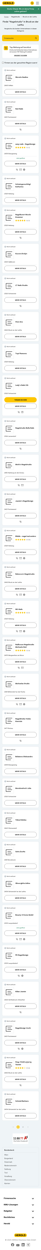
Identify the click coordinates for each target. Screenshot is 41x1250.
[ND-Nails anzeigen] (9, 611)
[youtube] (17, 1245)
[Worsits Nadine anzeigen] (9, 77)
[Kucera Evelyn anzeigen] (9, 254)
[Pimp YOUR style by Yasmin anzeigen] (9, 1065)
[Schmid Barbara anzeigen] (9, 1101)
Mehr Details (20, 92)
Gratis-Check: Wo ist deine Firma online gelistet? (20, 10)
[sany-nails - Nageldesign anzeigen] (9, 145)
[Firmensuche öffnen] (32, 3)
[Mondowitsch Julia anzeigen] (9, 788)
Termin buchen (20, 400)
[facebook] (12, 1245)
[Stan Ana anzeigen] (9, 322)
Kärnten (7, 1183)
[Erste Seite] (13, 1127)
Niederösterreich (10, 1165)
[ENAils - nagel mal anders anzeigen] (9, 538)
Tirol (5, 1173)
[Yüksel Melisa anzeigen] (9, 820)
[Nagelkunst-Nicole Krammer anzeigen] (9, 217)
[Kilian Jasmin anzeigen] (9, 992)
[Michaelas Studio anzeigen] (9, 684)
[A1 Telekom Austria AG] (20, 1138)
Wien (6, 1155)
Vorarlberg (8, 1176)
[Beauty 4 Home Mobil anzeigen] (9, 915)
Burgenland (8, 1158)
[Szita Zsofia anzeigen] (9, 852)
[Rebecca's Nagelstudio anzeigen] (9, 574)
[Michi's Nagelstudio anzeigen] (9, 465)
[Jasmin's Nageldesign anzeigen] (9, 501)
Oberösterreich (10, 1180)
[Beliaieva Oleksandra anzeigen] (9, 757)
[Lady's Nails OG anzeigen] (9, 385)
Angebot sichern (20, 55)
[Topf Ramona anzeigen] (9, 354)
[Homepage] (8, 3)
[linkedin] (23, 1245)
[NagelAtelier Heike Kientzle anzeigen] (9, 720)
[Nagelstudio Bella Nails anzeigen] (9, 428)
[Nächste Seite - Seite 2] (28, 1127)
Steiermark (8, 1162)
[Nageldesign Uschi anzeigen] (9, 1028)
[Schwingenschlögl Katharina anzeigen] (9, 186)
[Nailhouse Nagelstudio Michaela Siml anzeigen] (9, 647)
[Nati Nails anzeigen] (9, 109)
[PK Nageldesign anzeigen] (9, 955)
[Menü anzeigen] (37, 3)
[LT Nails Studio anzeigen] (9, 285)
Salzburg (7, 1169)
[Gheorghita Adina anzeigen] (9, 883)
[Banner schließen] (38, 9)
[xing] (28, 1245)
